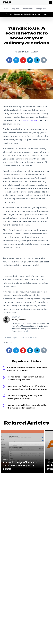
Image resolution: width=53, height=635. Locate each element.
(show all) (24, 331)
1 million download (29, 120)
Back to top (7, 342)
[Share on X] (16, 350)
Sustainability (27, 8)
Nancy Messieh (19, 319)
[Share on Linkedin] (30, 350)
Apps (26, 24)
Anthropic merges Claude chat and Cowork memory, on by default (27, 368)
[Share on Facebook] (9, 350)
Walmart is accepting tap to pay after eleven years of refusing (25, 397)
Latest (5, 8)
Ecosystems (41, 8)
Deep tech (15, 8)
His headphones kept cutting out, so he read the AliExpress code (26, 378)
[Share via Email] (44, 350)
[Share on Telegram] (37, 350)
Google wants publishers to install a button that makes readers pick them (27, 406)
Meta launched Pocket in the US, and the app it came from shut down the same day (27, 387)
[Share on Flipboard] (23, 350)
